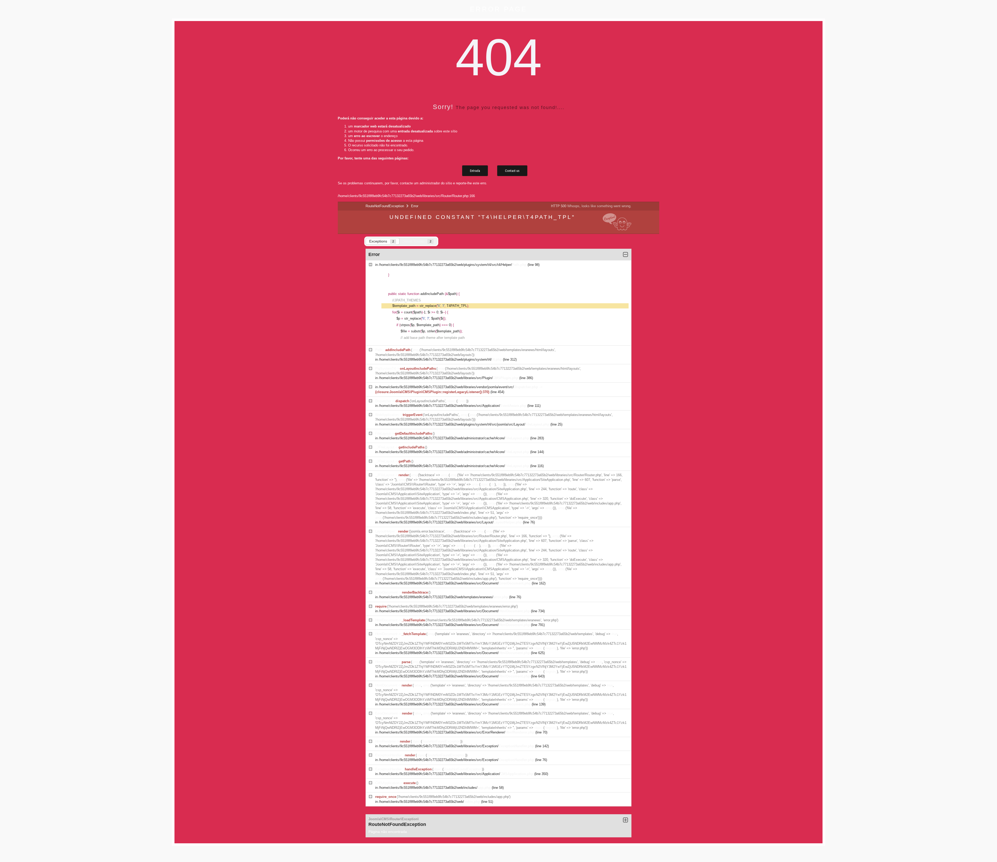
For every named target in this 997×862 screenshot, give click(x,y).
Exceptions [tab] (381, 241)
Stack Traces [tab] (417, 241)
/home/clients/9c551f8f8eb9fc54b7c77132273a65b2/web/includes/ (435, 788)
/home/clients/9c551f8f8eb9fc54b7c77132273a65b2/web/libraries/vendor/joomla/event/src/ (458, 387)
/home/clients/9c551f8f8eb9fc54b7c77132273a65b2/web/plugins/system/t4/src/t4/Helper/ (453, 265)
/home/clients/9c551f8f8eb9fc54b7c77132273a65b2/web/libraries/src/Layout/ (450, 522)
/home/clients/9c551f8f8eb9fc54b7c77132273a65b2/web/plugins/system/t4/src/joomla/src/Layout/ (464, 424)
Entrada (475, 171)
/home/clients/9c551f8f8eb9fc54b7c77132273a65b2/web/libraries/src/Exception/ (456, 746)
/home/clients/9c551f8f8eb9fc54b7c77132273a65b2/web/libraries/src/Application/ (452, 406)
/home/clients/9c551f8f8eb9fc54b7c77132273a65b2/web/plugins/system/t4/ (440, 359)
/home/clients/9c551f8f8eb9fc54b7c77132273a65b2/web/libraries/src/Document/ (455, 583)
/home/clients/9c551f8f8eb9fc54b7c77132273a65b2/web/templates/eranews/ (443, 597)
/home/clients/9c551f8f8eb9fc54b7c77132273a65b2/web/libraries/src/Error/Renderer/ (456, 732)
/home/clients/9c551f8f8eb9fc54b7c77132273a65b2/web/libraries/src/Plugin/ (448, 378)
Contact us (512, 171)
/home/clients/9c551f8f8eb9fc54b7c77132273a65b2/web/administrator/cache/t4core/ (454, 438)
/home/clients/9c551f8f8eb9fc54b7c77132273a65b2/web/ (429, 802)
